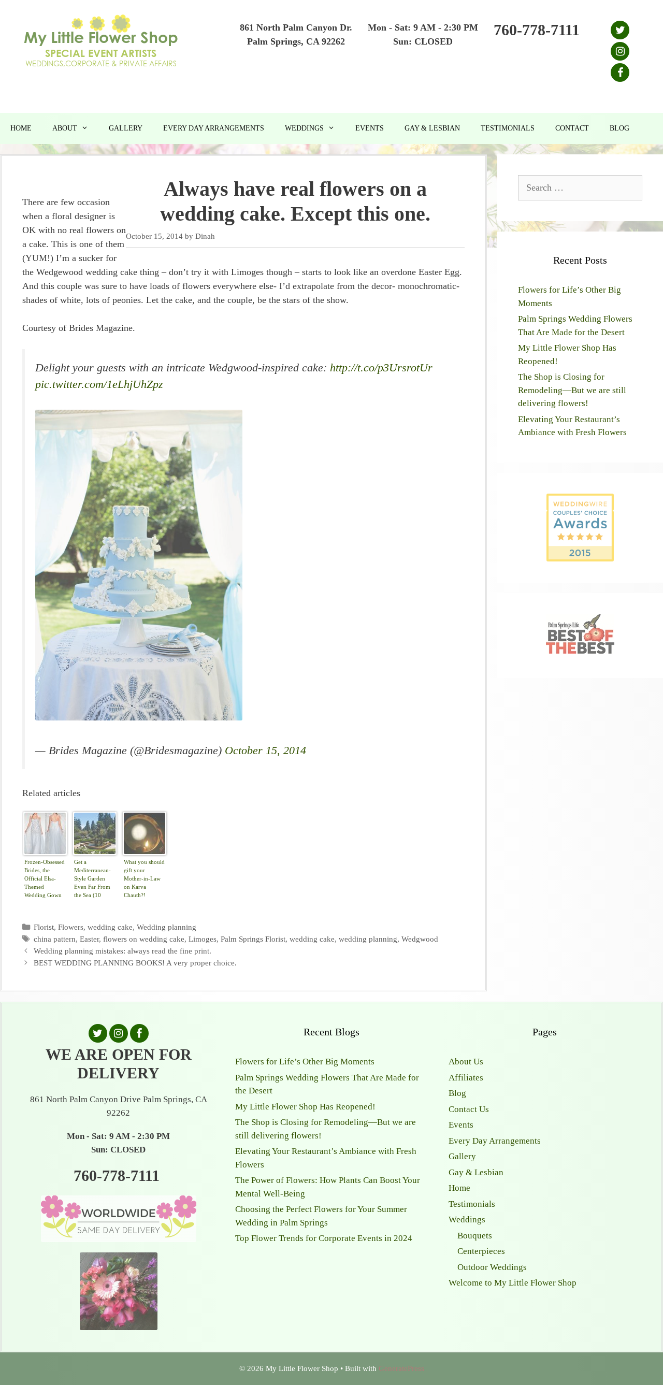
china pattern (55, 938)
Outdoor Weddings (492, 1267)
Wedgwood (419, 938)
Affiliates (466, 1078)
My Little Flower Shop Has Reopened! (305, 1107)
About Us (466, 1061)
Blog (619, 128)
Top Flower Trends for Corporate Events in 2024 (323, 1238)
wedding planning (368, 938)
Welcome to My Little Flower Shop (512, 1283)
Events (369, 128)
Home (21, 128)
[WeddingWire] (580, 502)
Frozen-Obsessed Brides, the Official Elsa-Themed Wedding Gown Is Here (44, 880)
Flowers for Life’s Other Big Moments (304, 1061)
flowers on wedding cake (143, 938)
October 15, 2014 (265, 750)
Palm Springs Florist (253, 938)
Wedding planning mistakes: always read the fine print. (122, 950)
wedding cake (110, 926)
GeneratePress (401, 1368)
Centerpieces (481, 1251)
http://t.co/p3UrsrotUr (381, 368)
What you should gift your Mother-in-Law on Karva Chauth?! (144, 878)
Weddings (304, 128)
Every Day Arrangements (213, 128)
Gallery (125, 128)
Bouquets (474, 1235)
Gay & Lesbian (432, 128)
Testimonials (508, 128)
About (64, 128)
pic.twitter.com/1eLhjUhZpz (99, 384)
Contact (572, 128)
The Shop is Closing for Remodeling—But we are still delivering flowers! (572, 390)
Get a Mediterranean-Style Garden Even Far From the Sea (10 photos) (92, 880)
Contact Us (469, 1109)
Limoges (203, 938)
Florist (44, 926)
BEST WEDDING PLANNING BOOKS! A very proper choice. (135, 962)
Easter (89, 938)
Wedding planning (166, 926)
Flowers (70, 926)
